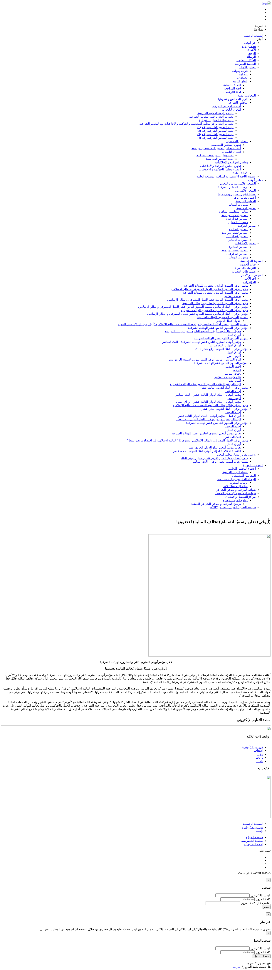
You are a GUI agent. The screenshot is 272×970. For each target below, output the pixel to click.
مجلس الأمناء (247, 67)
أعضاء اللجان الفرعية (235, 472)
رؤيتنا (260, 754)
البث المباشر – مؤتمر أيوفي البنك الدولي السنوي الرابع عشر (204, 359)
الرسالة (251, 56)
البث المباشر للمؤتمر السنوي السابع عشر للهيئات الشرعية (205, 384)
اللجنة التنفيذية (232, 85)
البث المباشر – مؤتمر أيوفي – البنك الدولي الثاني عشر (208, 419)
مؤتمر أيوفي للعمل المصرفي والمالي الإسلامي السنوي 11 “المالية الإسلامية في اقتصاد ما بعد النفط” (187, 440)
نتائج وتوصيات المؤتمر (227, 377)
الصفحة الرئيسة (253, 35)
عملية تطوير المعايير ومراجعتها (237, 194)
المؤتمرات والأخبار (252, 275)
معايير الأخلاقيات (245, 243)
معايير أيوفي (255, 180)
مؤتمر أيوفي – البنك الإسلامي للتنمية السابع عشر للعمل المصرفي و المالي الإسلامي (197, 313)
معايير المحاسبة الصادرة (233, 211)
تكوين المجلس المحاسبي (226, 144)
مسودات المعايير (238, 204)
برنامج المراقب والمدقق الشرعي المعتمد (216, 503)
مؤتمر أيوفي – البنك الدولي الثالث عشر (224, 387)
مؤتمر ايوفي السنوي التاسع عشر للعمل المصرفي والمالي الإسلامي (207, 299)
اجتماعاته (242, 77)
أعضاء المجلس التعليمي (241, 468)
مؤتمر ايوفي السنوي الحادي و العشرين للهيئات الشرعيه (214, 310)
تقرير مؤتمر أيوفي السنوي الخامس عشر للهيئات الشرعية (206, 433)
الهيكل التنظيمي (246, 60)
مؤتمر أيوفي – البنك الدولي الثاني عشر (225, 408)
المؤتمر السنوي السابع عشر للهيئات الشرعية (221, 363)
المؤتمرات (249, 282)
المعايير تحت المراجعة (234, 215)
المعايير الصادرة (238, 229)
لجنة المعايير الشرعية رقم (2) (215, 130)
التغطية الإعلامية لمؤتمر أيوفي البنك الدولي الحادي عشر (207, 451)
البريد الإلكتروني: (260, 895)
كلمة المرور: (263, 899)
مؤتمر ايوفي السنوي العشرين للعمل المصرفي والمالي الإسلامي (209, 289)
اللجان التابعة (240, 81)
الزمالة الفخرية (239, 482)
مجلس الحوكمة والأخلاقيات (231, 162)
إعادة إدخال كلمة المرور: (256, 903)
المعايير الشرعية (246, 201)
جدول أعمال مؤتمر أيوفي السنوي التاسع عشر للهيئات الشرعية (203, 331)
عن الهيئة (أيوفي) (252, 747)
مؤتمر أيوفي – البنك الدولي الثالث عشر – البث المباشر (208, 394)
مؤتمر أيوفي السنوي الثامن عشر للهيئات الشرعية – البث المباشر (201, 341)
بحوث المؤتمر (232, 296)
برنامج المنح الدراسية (235, 500)
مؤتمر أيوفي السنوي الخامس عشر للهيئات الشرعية (217, 422)
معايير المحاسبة (246, 208)
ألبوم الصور (234, 356)
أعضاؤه (243, 74)
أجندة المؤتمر (233, 366)
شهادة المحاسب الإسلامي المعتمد (235, 493)
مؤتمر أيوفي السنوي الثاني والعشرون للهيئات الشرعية (215, 303)
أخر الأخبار (249, 278)
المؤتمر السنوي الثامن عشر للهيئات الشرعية (221, 338)
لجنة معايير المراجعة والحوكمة (215, 155)
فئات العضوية (247, 264)
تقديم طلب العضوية (244, 271)
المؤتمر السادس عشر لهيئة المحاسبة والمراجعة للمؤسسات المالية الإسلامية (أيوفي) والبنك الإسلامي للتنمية (183, 324)
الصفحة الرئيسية (253, 823)
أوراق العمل (233, 334)
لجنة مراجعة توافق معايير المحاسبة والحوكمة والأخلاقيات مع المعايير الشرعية (186, 123)
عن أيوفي (250, 42)
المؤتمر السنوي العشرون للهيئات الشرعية (222, 317)
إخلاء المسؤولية (253, 844)
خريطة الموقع (254, 837)
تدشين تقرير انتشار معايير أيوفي (236, 454)
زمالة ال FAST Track (235, 486)
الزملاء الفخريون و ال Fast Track (236, 479)
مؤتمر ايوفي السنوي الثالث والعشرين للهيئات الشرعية (215, 292)
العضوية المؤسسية (251, 261)
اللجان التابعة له (231, 109)
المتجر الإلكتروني (245, 190)
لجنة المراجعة (232, 88)
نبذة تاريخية (249, 46)
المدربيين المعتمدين (244, 475)
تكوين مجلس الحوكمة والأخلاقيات (220, 165)
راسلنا (259, 761)
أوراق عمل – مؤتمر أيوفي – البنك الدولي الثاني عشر (209, 415)
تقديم (266, 907)
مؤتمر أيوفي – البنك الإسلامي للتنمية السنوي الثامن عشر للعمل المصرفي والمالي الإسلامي (193, 306)
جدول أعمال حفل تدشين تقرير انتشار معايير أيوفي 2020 (214, 458)
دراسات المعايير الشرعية (233, 187)
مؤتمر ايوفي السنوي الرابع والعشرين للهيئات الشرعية (215, 285)
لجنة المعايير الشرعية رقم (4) (215, 137)
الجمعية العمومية (245, 63)
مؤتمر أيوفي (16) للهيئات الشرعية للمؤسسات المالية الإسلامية (210, 405)
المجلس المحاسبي (237, 141)
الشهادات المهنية (253, 465)
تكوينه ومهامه (240, 70)
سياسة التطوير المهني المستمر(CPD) (233, 507)
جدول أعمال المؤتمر (228, 320)
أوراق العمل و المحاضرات (225, 345)
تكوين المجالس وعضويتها (233, 99)
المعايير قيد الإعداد (237, 218)
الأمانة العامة (240, 173)
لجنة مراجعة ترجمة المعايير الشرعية (211, 116)
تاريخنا (259, 757)
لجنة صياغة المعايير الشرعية (216, 120)
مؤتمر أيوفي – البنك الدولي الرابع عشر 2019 (221, 349)
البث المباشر (233, 437)
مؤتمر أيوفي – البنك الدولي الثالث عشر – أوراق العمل (208, 401)
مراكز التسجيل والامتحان (240, 496)
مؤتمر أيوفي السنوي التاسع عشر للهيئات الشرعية (218, 327)
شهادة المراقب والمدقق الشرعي (236, 489)
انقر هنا (250, 963)
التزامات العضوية (245, 268)
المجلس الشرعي (238, 102)
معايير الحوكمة (247, 225)
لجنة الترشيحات (231, 92)
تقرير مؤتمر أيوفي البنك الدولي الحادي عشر (214, 447)
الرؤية (252, 53)
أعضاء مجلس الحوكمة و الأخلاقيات (220, 169)
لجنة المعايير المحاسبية (220, 158)
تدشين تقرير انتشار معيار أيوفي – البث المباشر (220, 461)
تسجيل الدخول (261, 956)
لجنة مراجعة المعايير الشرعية (215, 113)
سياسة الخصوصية (252, 840)
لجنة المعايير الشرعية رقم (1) (215, 127)
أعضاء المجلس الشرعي (226, 106)
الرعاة (237, 370)
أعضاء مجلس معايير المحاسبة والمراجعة (216, 148)
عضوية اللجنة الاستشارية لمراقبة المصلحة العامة (226, 176)
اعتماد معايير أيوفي (244, 197)
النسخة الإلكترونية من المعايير (237, 183)
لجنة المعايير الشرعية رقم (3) (215, 134)
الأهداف (251, 49)
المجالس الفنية (247, 95)
